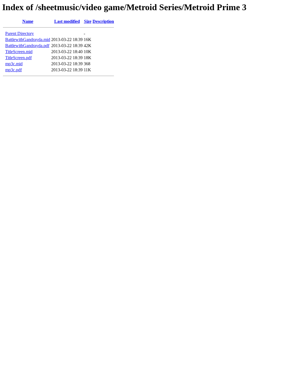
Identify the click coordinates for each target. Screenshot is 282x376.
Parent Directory (19, 33)
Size (87, 21)
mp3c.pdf (13, 69)
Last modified (67, 21)
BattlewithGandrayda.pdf (27, 45)
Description (103, 21)
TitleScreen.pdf (18, 57)
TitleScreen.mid (18, 51)
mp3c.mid (14, 63)
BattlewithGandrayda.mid (27, 39)
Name (27, 21)
